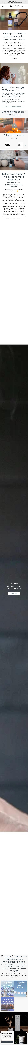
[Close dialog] (26, 1032)
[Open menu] (2, 6)
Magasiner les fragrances (14, 218)
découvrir (14, 58)
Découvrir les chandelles (13, 106)
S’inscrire (7, 1041)
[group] (14, 2)
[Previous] (2, 2)
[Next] (25, 2)
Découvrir (14, 593)
